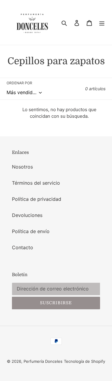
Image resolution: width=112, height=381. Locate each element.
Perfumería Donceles (43, 361)
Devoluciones (27, 215)
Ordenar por (19, 83)
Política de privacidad (36, 199)
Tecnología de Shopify (84, 361)
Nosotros (22, 167)
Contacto (22, 247)
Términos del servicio (36, 183)
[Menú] (102, 22)
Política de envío (31, 231)
